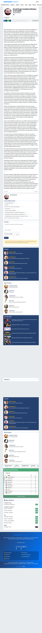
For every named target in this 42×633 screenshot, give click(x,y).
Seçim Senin (11, 292)
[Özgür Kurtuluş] (6, 257)
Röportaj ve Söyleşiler (14, 562)
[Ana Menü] (37, 1)
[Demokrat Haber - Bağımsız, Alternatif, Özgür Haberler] (11, 1)
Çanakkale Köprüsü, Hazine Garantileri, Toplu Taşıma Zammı (16, 216)
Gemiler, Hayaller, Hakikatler (10, 210)
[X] (18, 547)
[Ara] (36, 1)
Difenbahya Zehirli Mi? (29, 562)
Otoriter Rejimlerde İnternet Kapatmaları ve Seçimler (19, 258)
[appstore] (18, 549)
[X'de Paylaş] (6, 21)
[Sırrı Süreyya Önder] (6, 286)
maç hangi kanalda (35, 563)
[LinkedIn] (22, 547)
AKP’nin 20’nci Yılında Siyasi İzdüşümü (12, 206)
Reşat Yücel (11, 300)
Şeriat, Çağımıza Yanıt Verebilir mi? (15, 312)
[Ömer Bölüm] (6, 291)
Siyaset (22, 4)
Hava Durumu (25, 552)
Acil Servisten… (8, 208)
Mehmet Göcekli (12, 252)
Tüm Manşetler (7, 556)
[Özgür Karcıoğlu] (6, 277)
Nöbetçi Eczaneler (8, 552)
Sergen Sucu (11, 305)
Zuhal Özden (11, 416)
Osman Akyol (12, 310)
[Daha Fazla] (10, 21)
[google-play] (23, 549)
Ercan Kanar (11, 271)
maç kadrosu (29, 563)
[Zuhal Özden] (6, 267)
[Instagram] (20, 547)
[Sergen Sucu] (6, 306)
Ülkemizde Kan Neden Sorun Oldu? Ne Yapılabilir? (18, 278)
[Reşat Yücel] (6, 301)
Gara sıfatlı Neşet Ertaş (13, 287)
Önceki (6, 191)
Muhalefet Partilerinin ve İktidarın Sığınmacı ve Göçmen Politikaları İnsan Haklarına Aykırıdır (23, 273)
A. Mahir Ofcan (12, 295)
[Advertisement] (21, 361)
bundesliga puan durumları (22, 563)
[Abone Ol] (35, 20)
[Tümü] (37, 249)
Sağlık (30, 4)
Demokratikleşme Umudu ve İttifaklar (16, 297)
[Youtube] (24, 547)
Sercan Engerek (17, 12)
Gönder (6, 237)
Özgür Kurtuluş (12, 406)
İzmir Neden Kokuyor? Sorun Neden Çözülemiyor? (14, 212)
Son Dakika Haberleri (26, 556)
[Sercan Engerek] (8, 11)
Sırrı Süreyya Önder (13, 435)
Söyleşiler (12, 4)
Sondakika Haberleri (5, 4)
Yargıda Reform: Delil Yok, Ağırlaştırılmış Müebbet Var (15, 214)
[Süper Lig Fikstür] (37, 500)
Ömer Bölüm (11, 440)
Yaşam (26, 4)
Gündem (17, 4)
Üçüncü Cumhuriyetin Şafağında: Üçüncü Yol (17, 302)
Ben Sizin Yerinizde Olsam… (14, 307)
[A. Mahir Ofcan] (6, 296)
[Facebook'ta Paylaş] (4, 21)
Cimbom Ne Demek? (22, 562)
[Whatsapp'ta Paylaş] (8, 21)
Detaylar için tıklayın (21, 496)
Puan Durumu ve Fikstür (26, 554)
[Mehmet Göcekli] (6, 252)
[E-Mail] (14, 14)
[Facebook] (16, 547)
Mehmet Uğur (12, 411)
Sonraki (35, 191)
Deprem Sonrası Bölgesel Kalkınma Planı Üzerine (18, 263)
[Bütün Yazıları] (37, 200)
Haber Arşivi (7, 558)
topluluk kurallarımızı (13, 241)
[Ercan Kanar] (6, 272)
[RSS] (25, 547)
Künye (9, 562)
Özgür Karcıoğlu (12, 426)
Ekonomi (34, 4)
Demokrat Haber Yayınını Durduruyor (16, 253)
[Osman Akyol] (6, 311)
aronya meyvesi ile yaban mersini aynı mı (10, 563)
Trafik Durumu (7, 554)
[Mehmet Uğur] (6, 262)
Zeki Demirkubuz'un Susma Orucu (15, 268)
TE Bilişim (23, 566)
